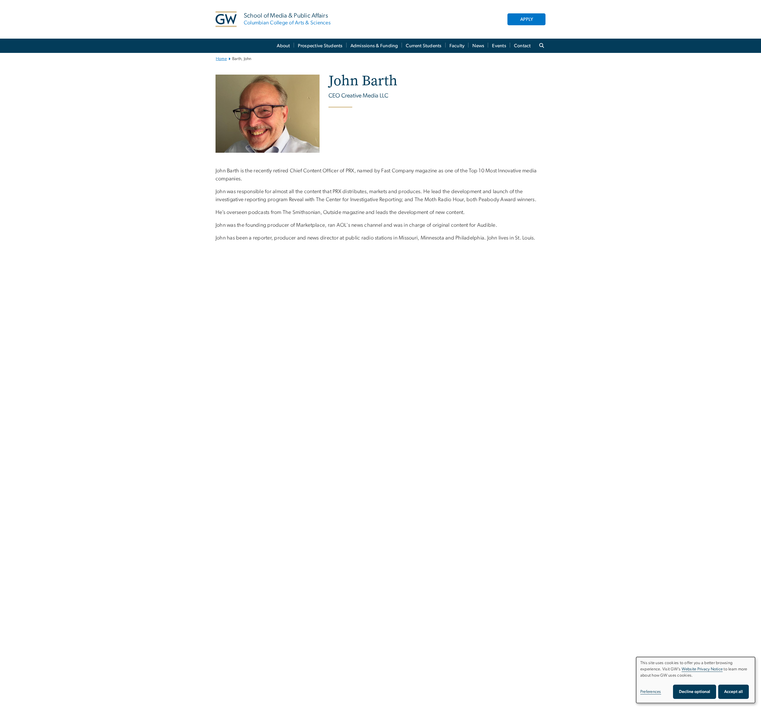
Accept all (733, 692)
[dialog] (695, 680)
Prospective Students (320, 45)
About (283, 45)
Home (221, 59)
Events (499, 45)
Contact (522, 45)
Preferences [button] (650, 692)
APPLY (526, 19)
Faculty (457, 45)
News (478, 45)
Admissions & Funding (374, 45)
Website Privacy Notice (702, 669)
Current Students (424, 45)
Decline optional (694, 692)
